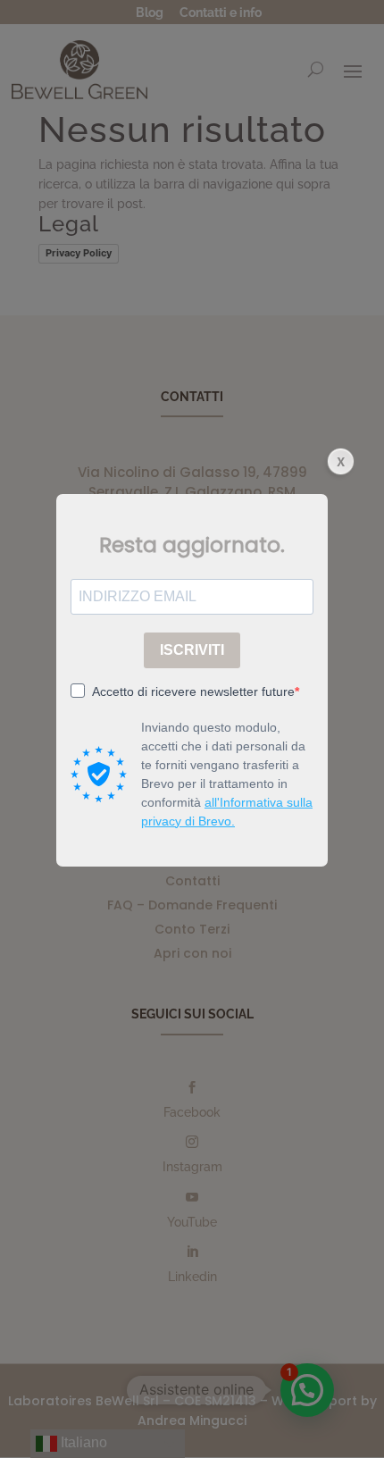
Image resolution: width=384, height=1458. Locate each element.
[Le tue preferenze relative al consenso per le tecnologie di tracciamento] (353, 1427)
